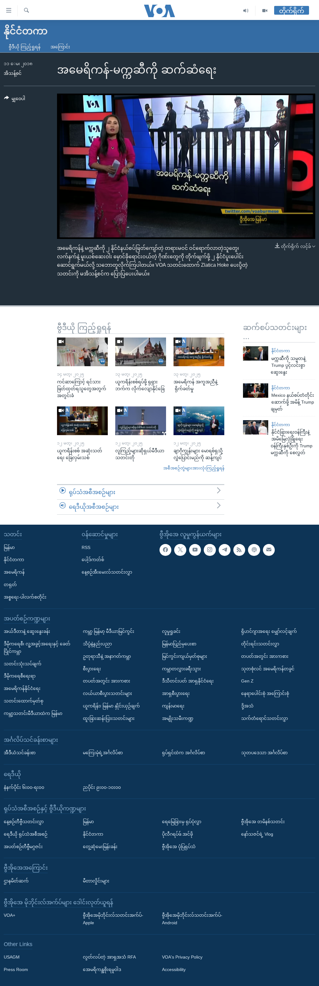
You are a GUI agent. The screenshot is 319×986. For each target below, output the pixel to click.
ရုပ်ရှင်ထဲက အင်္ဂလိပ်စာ (183, 752)
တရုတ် (10, 584)
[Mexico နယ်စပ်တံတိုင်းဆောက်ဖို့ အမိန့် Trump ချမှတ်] (255, 390)
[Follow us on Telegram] (225, 550)
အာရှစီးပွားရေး (176, 693)
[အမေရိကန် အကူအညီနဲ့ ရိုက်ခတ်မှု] (199, 352)
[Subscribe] (269, 550)
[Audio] (245, 11)
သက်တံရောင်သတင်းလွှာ (264, 718)
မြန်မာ (9, 547)
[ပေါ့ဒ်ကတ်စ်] (254, 550)
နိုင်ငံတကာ (280, 350)
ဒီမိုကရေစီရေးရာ (20, 675)
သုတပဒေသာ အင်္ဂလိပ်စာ (264, 752)
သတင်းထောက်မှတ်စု (23, 700)
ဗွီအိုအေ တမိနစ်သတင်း (263, 821)
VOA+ (9, 915)
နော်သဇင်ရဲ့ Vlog (257, 834)
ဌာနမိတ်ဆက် (16, 880)
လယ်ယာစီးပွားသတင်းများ (107, 693)
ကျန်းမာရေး (173, 705)
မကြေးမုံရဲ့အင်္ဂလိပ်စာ (103, 752)
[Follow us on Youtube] (195, 550)
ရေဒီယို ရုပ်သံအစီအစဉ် (25, 834)
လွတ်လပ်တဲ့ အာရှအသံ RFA (109, 956)
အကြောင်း (60, 46)
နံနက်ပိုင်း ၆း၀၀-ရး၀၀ (24, 786)
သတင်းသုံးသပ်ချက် (22, 663)
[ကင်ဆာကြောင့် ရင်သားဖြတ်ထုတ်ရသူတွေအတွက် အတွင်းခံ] (82, 352)
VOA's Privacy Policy (182, 956)
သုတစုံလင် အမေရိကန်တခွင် (267, 668)
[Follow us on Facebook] (165, 550)
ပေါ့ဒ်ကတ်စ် (93, 559)
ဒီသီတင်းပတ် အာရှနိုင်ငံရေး (188, 680)
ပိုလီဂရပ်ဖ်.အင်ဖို (177, 834)
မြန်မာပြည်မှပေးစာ (179, 643)
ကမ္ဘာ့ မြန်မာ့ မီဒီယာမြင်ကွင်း (108, 631)
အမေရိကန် (14, 572)
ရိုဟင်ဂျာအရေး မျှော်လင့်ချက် (269, 631)
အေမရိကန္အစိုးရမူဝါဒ (102, 969)
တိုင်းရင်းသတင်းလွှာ (260, 643)
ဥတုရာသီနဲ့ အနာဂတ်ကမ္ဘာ (107, 656)
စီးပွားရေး (92, 668)
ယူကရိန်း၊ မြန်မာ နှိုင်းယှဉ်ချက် (111, 705)
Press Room (16, 969)
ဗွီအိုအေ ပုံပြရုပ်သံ (179, 846)
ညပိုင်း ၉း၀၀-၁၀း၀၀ (102, 786)
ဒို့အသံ (247, 705)
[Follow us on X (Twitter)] (180, 550)
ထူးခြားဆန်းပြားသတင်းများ (109, 718)
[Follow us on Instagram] (210, 550)
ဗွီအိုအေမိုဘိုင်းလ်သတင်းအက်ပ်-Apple (113, 919)
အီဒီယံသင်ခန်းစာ (20, 752)
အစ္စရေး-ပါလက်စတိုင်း (25, 597)
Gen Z (247, 680)
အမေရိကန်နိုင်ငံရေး (22, 688)
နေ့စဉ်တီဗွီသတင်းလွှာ (24, 821)
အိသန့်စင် (12, 73)
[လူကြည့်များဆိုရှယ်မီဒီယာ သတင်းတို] (140, 420)
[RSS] (239, 550)
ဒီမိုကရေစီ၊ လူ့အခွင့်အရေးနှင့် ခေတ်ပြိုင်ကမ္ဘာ (37, 647)
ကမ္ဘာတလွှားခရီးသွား (181, 668)
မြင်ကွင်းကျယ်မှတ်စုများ (184, 656)
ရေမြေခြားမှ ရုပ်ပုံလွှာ (181, 821)
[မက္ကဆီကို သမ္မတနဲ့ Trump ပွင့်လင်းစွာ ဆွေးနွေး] (255, 353)
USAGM (12, 956)
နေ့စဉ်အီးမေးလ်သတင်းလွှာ (107, 572)
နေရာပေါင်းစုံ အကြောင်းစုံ (265, 693)
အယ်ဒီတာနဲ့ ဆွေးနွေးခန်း (27, 631)
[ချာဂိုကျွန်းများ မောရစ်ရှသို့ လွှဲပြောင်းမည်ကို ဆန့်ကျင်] (199, 420)
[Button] (14, 100)
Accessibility (174, 969)
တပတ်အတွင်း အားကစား (106, 680)
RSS (86, 547)
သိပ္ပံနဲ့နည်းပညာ (97, 643)
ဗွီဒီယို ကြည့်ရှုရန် (24, 46)
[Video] (264, 11)
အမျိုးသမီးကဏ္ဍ (177, 718)
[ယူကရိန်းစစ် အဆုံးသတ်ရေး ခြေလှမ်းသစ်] (82, 420)
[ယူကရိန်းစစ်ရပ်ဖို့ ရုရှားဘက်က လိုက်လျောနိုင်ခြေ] (140, 352)
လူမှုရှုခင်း (171, 631)
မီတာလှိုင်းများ (96, 880)
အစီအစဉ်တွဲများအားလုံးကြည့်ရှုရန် (193, 468)
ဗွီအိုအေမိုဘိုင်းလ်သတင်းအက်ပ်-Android (192, 919)
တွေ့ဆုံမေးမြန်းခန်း (100, 846)
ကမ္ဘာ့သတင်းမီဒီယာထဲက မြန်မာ (33, 713)
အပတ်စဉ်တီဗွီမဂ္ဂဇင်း (23, 846)
